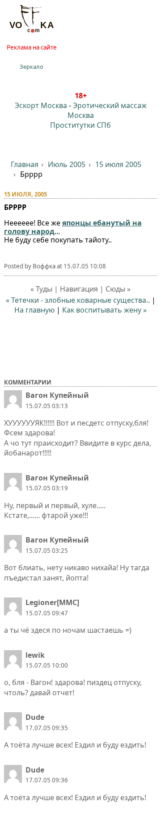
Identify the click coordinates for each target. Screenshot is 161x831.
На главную (34, 310)
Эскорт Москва (41, 105)
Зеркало (31, 67)
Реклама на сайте (32, 47)
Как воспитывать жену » (104, 310)
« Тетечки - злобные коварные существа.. (78, 300)
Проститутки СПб (80, 125)
